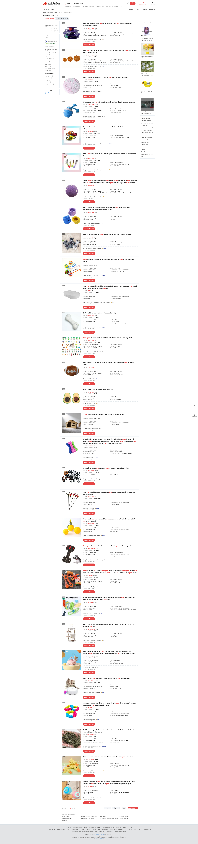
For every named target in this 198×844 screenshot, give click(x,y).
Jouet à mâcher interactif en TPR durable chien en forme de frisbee (105, 77)
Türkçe (135, 829)
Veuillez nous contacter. (51, 93)
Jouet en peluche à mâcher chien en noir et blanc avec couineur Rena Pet (107, 234)
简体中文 (63, 829)
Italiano (99, 829)
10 (67, 808)
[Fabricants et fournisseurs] (51, 3)
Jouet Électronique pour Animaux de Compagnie (152, 137)
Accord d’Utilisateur (83, 827)
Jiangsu (48, 78)
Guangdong (49, 84)
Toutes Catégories (49, 9)
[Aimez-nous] (128, 827)
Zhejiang (49, 76)
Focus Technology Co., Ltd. (98, 834)
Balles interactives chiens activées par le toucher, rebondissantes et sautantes (109, 102)
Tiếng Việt (140, 829)
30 (70, 808)
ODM (48, 66)
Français (78, 829)
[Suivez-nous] (131, 827)
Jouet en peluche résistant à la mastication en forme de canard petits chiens (108, 757)
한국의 (111, 829)
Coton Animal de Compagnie (88, 6)
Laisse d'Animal (65, 816)
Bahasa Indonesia (148, 829)
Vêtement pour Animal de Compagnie (110, 6)
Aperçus (124, 827)
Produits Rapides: (67, 6)
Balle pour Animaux (145, 147)
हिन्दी (126, 829)
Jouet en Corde (144, 144)
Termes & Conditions (100, 838)
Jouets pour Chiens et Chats (148, 154)
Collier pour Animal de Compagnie (149, 130)
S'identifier (152, 4)
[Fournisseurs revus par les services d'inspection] (51, 41)
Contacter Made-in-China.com (108, 827)
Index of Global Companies (120, 831)
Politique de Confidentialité (94, 827)
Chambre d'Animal (123, 818)
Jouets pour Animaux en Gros (148, 132)
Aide (138, 9)
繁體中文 (68, 829)
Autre (47, 54)
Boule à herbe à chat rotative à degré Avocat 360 (98, 389)
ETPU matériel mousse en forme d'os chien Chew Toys (99, 313)
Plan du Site (118, 827)
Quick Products (85, 831)
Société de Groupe (50, 56)
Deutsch (88, 829)
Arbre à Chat (98, 6)
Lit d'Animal (64, 820)
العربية (115, 829)
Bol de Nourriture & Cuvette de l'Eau (89, 816)
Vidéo (63, 23)
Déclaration (75, 827)
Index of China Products (108, 831)
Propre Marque (50, 68)
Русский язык (105, 829)
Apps (144, 9)
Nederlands (120, 829)
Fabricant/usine (50, 52)
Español (83, 829)
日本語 (73, 829)
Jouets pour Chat (51, 29)
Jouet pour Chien (145, 135)
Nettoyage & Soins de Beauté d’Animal (109, 818)
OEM (48, 64)
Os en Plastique (145, 152)
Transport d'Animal (123, 816)
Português (94, 829)
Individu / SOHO (49, 58)
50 (74, 808)
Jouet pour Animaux (76, 6)
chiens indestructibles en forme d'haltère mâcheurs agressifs (107, 546)
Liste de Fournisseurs (62, 18)
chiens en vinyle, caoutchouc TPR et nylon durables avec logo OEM (107, 338)
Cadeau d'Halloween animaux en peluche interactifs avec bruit (106, 468)
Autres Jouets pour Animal (51, 26)
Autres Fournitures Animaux (87, 818)
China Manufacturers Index (96, 831)
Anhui (48, 82)
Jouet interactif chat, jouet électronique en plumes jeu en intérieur (106, 678)
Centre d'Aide (68, 827)
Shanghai (49, 80)
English (58, 829)
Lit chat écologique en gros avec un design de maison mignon (103, 414)
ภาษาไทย (130, 829)
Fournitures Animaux (66, 818)
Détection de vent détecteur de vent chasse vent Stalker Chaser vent (147, 75)
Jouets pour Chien (51, 31)
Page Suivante (132, 808)
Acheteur (129, 9)
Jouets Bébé (103, 816)
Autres (48, 70)
